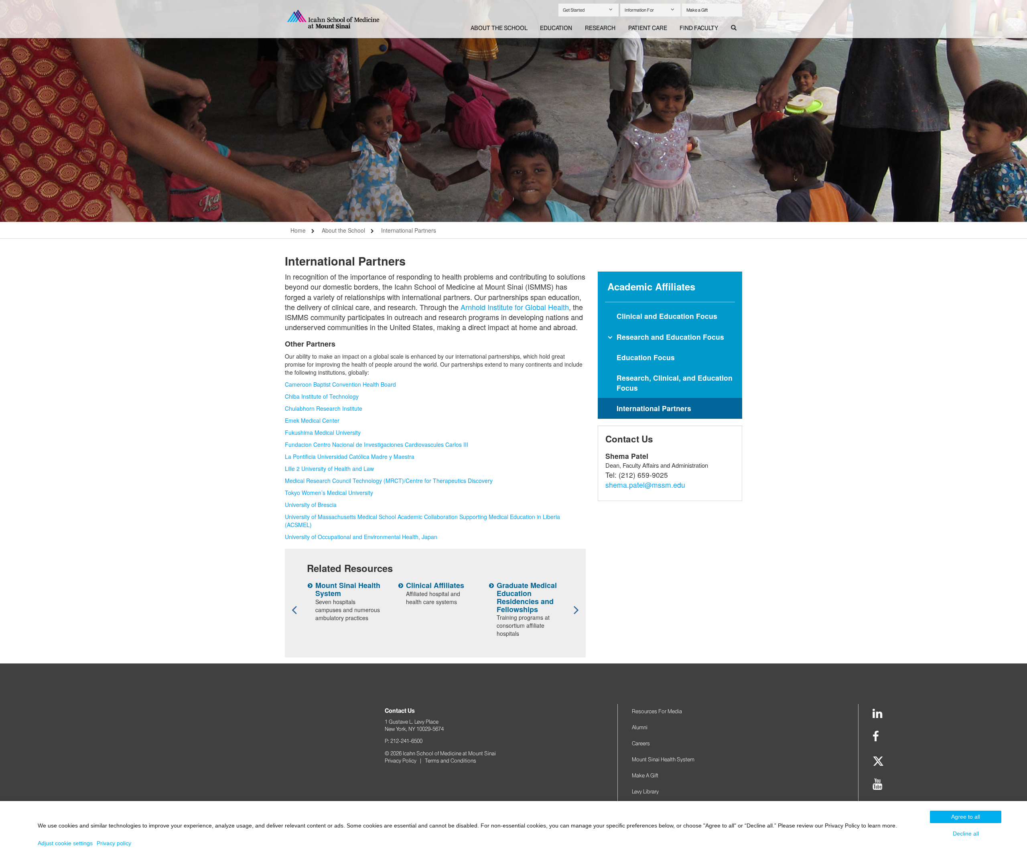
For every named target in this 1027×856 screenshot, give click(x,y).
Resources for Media (657, 711)
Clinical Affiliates (435, 585)
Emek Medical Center (312, 420)
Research (600, 28)
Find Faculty (699, 28)
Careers (641, 743)
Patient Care (647, 28)
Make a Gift (697, 10)
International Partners (408, 230)
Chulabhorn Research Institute (323, 408)
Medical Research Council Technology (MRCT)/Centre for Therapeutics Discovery (389, 481)
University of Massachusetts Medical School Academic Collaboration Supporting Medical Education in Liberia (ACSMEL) (422, 521)
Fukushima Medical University (323, 432)
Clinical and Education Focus (667, 316)
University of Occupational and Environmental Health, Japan (361, 537)
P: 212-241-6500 (403, 741)
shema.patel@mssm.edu (645, 485)
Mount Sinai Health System (347, 589)
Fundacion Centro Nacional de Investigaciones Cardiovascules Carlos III (376, 444)
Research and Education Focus (670, 337)
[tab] (499, 28)
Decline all (966, 833)
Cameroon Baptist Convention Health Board (340, 384)
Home (298, 230)
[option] (513, 111)
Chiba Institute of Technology (322, 396)
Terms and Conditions (450, 760)
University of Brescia (311, 505)
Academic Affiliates (651, 286)
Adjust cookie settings (65, 843)
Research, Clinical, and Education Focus (675, 383)
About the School (499, 28)
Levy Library (645, 791)
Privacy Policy (400, 760)
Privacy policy (114, 843)
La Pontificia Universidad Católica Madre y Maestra (349, 456)
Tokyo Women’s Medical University (329, 493)
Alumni (639, 727)
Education (556, 28)
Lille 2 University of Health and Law (329, 469)
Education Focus (646, 357)
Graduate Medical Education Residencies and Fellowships (527, 597)
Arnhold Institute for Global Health (515, 307)
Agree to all (965, 816)
